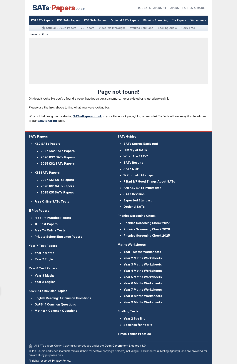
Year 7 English (45, 259)
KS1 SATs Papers (47, 172)
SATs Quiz (131, 169)
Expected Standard (137, 200)
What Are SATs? (135, 156)
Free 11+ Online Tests (50, 230)
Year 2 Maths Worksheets (142, 258)
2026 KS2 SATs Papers (58, 157)
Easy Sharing (47, 121)
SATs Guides (127, 136)
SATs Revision (134, 194)
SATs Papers (38, 136)
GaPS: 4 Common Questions (55, 304)
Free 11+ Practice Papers (53, 218)
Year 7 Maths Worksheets (142, 289)
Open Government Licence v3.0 (125, 345)
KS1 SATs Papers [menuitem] (42, 20)
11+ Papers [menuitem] (179, 20)
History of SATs (135, 150)
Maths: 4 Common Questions (56, 311)
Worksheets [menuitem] (198, 20)
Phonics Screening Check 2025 (146, 235)
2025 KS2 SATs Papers (58, 163)
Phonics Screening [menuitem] (155, 20)
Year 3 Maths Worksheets (142, 264)
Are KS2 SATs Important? (142, 188)
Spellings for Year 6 (137, 325)
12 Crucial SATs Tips (138, 175)
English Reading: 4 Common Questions (63, 298)
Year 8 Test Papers (43, 268)
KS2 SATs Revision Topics (48, 291)
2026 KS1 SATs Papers (57, 186)
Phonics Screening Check (137, 216)
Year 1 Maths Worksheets (142, 252)
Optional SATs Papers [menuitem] (125, 20)
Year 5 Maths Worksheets (142, 277)
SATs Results (133, 162)
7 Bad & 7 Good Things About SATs (149, 181)
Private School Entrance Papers (58, 236)
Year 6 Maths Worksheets (142, 283)
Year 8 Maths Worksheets (142, 296)
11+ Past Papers (46, 224)
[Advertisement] (118, 61)
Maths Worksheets (132, 244)
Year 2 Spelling (134, 318)
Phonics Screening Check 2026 (146, 229)
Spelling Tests (128, 311)
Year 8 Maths (44, 275)
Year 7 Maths (44, 253)
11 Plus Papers (39, 210)
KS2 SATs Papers (47, 144)
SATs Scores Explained (140, 144)
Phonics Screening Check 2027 (146, 223)
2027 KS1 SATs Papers (57, 180)
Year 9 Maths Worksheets (142, 302)
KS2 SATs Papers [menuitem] (68, 20)
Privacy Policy (61, 360)
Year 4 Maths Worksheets (142, 271)
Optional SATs (134, 206)
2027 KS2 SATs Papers (58, 151)
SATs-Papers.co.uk (87, 116)
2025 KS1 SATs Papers (57, 192)
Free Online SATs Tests (52, 201)
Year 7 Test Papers (43, 246)
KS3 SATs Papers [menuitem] (95, 20)
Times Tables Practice (134, 334)
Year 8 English (45, 282)
